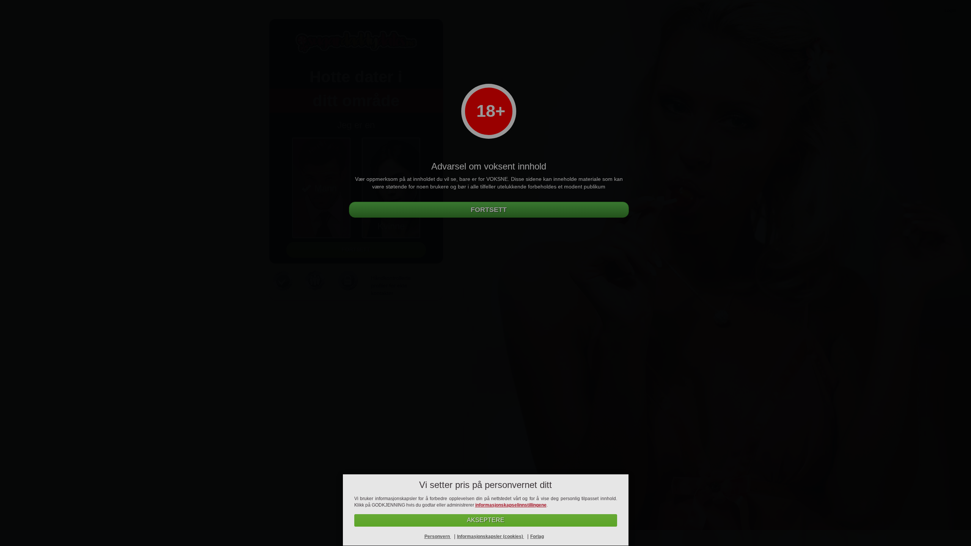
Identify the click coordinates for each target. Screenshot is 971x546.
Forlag (537, 536)
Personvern (437, 536)
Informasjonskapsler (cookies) (490, 536)
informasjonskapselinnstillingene (511, 505)
